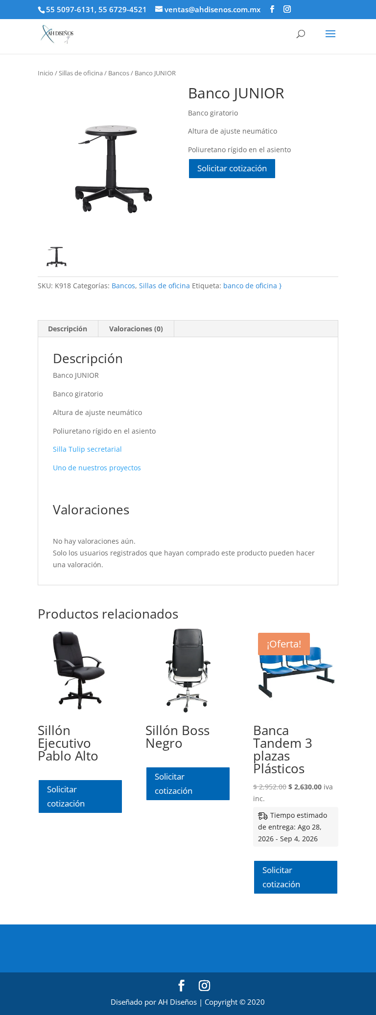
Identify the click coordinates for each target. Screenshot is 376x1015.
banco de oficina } (252, 285)
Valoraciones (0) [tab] (136, 328)
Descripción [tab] (67, 328)
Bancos (118, 73)
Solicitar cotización (232, 168)
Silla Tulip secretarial (87, 449)
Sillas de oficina (81, 73)
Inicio (45, 73)
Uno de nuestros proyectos (97, 467)
